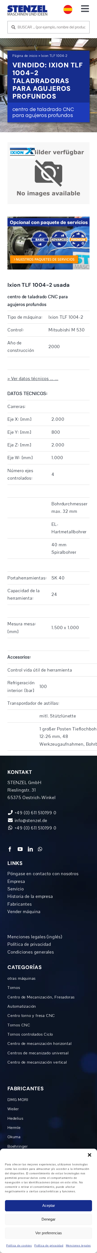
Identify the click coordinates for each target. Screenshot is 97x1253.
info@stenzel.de (30, 821)
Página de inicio (25, 56)
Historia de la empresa (30, 896)
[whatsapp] (40, 849)
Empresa (16, 881)
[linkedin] (30, 849)
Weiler (13, 1109)
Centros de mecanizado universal (38, 1053)
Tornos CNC (18, 1025)
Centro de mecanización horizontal (39, 1043)
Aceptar (48, 1205)
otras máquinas (21, 978)
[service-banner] (48, 219)
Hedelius (15, 1118)
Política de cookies (19, 1246)
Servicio (15, 889)
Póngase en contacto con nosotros (43, 874)
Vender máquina (24, 912)
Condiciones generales (30, 952)
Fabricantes (19, 904)
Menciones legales (78, 1246)
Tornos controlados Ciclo (30, 1034)
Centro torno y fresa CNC (31, 1015)
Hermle (14, 1127)
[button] (89, 1154)
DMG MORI (17, 1100)
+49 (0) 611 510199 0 (34, 828)
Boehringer (17, 1146)
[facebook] (10, 849)
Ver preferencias (48, 1233)
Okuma (14, 1137)
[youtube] (20, 849)
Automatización (21, 1006)
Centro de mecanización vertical (37, 1062)
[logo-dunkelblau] (27, 7)
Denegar (48, 1219)
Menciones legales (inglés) (34, 937)
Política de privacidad (48, 1246)
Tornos (13, 987)
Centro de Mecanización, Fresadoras (41, 997)
